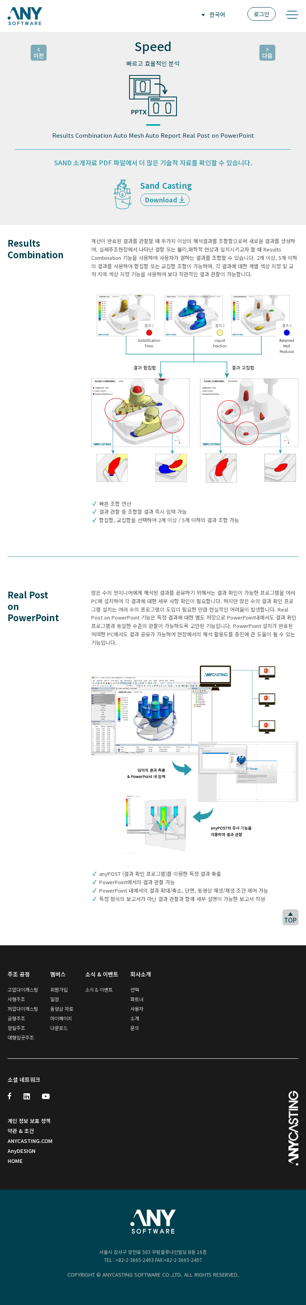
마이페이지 (61, 1018)
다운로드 (59, 1027)
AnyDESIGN (21, 1150)
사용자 (136, 1008)
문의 (134, 1027)
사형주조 (16, 999)
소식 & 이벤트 (99, 989)
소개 (134, 1018)
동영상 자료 (61, 1008)
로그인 (261, 14)
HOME (15, 1160)
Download (162, 199)
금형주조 (16, 1018)
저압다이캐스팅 (23, 1008)
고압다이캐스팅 (23, 989)
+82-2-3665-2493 (135, 1259)
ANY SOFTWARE (25, 16)
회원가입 (59, 989)
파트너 (136, 999)
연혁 (134, 989)
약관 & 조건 (21, 1131)
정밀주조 (16, 1027)
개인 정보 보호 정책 (29, 1121)
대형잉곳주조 (21, 1037)
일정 (54, 999)
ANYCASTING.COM (30, 1141)
